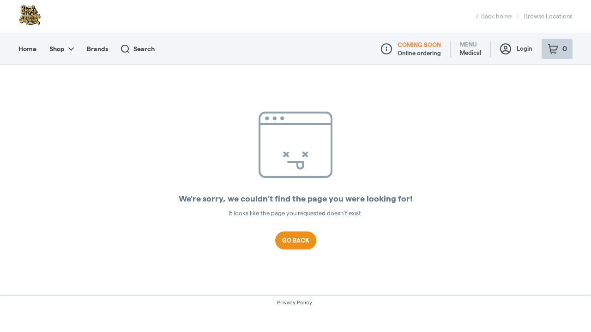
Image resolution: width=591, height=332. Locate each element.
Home (27, 49)
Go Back (295, 240)
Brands (97, 49)
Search (144, 49)
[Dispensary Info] (386, 48)
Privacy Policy (294, 302)
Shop (57, 49)
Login (524, 48)
